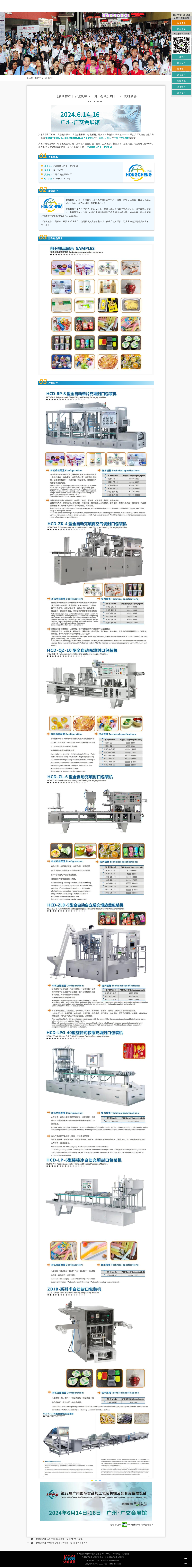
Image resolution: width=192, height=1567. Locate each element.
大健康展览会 (110, 1557)
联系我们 (125, 1554)
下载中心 (181, 57)
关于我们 (116, 1554)
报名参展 (181, 23)
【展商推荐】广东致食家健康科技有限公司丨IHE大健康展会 (61, 1543)
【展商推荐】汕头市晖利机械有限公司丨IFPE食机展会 (59, 1539)
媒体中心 (39, 78)
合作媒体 (181, 87)
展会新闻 (49, 78)
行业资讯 (181, 81)
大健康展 (121, 1557)
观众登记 (181, 29)
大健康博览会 (97, 1557)
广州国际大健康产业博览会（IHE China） (94, 1554)
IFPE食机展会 (134, 1524)
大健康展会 (86, 1557)
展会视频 (181, 93)
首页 (31, 78)
